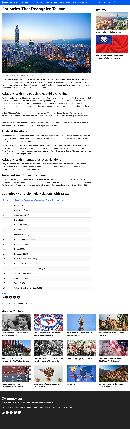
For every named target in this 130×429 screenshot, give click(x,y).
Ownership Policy (66, 407)
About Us (30, 407)
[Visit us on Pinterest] (15, 412)
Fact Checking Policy (41, 407)
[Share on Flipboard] (3, 297)
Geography (51, 2)
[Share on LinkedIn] (18, 297)
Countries (38, 2)
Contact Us (10, 407)
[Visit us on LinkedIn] (19, 412)
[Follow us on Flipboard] (3, 412)
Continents (25, 2)
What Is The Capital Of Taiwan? (109, 32)
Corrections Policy (54, 407)
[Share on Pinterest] (14, 297)
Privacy (17, 407)
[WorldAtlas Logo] (10, 2)
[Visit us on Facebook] (7, 412)
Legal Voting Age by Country (79, 359)
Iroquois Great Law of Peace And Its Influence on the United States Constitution (48, 361)
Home (3, 407)
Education (65, 2)
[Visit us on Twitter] (11, 412)
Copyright (23, 407)
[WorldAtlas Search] (127, 2)
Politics (21, 301)
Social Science (80, 2)
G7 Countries (72, 384)
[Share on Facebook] (6, 297)
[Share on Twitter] (10, 297)
